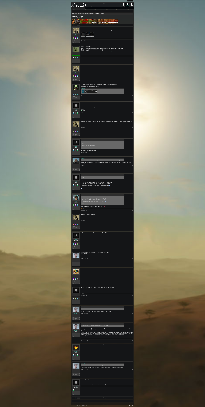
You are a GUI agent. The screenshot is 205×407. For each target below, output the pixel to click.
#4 (132, 95)
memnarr (76, 146)
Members (131, 5)
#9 (132, 190)
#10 (132, 210)
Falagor (76, 109)
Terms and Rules (131, 405)
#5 (132, 112)
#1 (132, 40)
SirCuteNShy (76, 259)
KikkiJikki (76, 294)
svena (76, 239)
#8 (132, 165)
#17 (132, 340)
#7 (132, 152)
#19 (132, 369)
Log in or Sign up (130, 0)
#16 (132, 313)
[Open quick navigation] (132, 11)
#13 (132, 258)
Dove (83, 17)
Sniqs (76, 164)
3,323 (78, 300)
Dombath (76, 386)
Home (123, 5)
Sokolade (76, 201)
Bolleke (76, 275)
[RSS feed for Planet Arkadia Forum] (133, 404)
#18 (132, 350)
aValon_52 (76, 351)
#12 (132, 238)
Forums (127, 5)
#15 (132, 295)
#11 (132, 220)
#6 (132, 127)
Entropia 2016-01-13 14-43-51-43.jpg (89, 90)
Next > (79, 25)
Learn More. (102, 13)
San (76, 91)
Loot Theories (77, 17)
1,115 (78, 96)
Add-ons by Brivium (79, 405)
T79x (76, 53)
